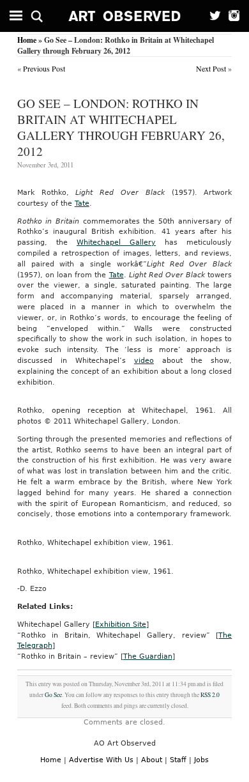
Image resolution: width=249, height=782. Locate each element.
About (151, 760)
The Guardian (147, 656)
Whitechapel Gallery (116, 242)
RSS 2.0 (210, 695)
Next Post (211, 68)
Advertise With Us (101, 760)
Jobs (201, 760)
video (144, 360)
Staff (178, 760)
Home (26, 39)
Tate (82, 203)
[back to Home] (125, 16)
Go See (53, 695)
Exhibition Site (120, 624)
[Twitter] (211, 16)
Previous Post (44, 68)
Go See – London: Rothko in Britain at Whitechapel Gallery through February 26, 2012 (121, 127)
